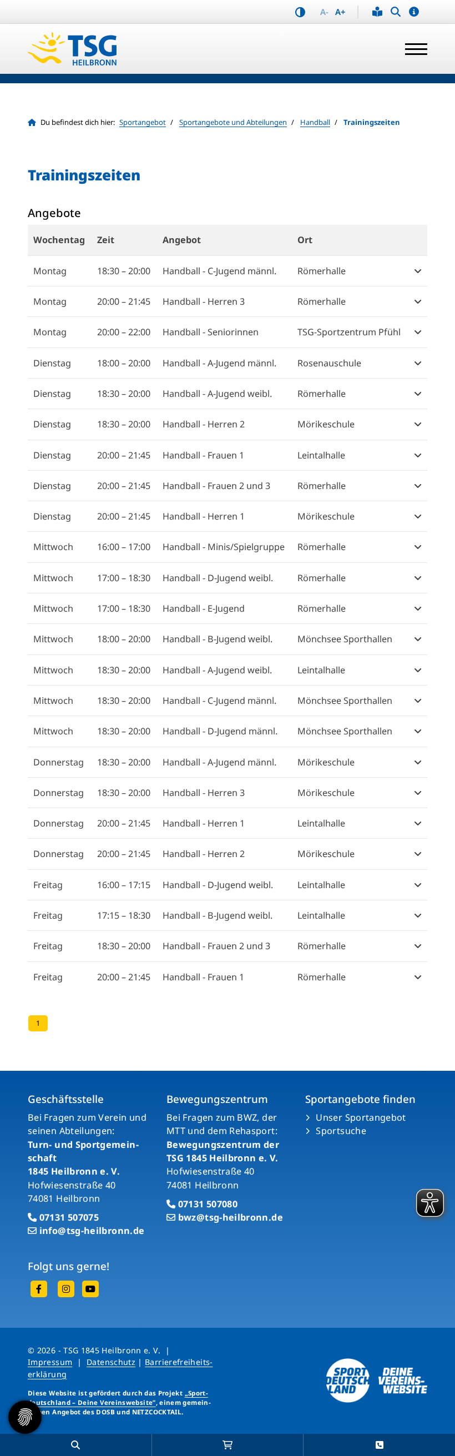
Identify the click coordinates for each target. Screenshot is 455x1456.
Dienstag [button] (52, 363)
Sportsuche (341, 1131)
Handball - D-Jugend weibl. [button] (218, 578)
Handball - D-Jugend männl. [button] (220, 731)
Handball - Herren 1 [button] (204, 516)
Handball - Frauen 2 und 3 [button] (216, 486)
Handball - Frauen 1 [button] (203, 455)
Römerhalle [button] (321, 271)
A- (324, 12)
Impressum (50, 1362)
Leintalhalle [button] (321, 455)
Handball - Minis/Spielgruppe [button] (224, 547)
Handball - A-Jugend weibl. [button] (217, 393)
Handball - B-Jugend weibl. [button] (217, 639)
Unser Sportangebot (361, 1117)
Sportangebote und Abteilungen (233, 122)
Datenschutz (111, 1362)
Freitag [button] (48, 885)
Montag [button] (50, 271)
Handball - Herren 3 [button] (204, 301)
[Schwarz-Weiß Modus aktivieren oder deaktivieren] (300, 12)
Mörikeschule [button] (326, 424)
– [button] (123, 271)
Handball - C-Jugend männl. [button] (219, 271)
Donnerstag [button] (58, 762)
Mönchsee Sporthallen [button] (344, 639)
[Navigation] (412, 48)
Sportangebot (142, 122)
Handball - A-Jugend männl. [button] (219, 363)
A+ (340, 12)
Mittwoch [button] (53, 547)
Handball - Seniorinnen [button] (211, 332)
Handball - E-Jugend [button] (204, 608)
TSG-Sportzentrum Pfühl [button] (349, 332)
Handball (315, 122)
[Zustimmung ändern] (25, 1417)
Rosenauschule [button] (329, 363)
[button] (414, 12)
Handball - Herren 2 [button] (204, 424)
